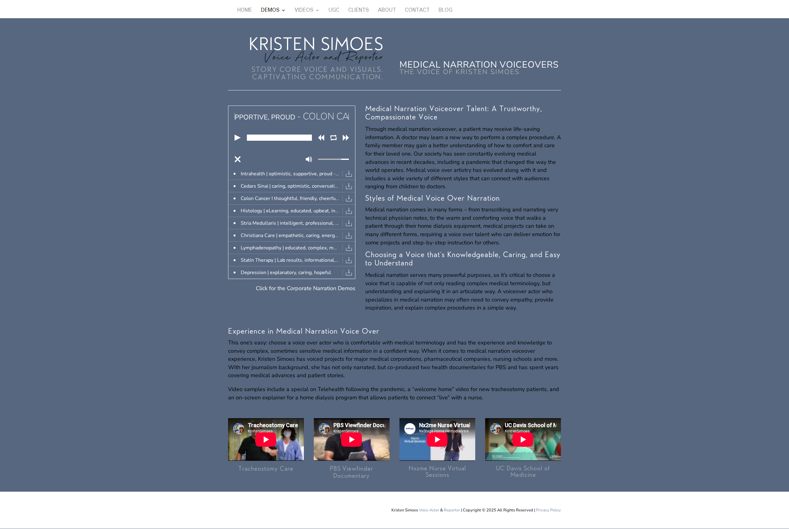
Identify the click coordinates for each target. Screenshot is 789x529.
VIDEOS (304, 11)
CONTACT (417, 11)
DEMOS (270, 11)
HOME (244, 11)
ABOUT (387, 11)
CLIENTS (358, 11)
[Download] (349, 174)
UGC (334, 11)
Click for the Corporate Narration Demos (305, 288)
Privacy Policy (548, 510)
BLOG (445, 11)
